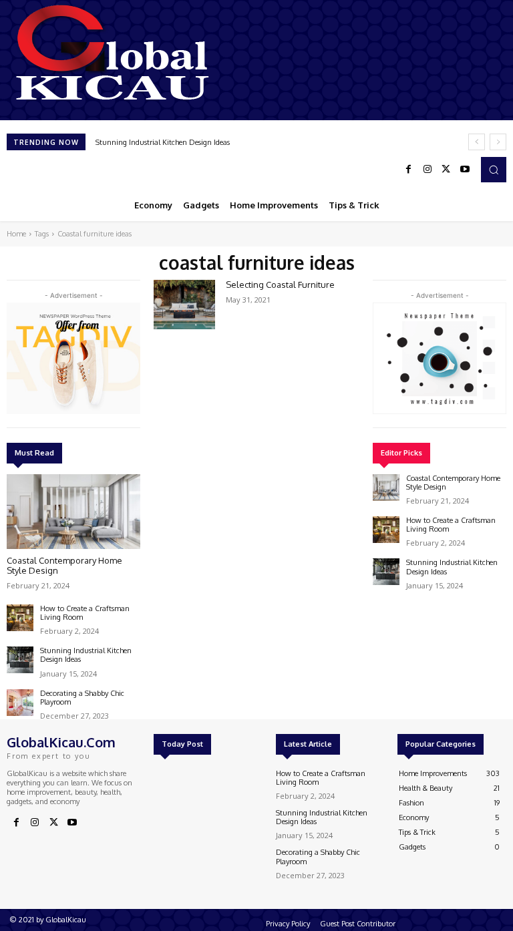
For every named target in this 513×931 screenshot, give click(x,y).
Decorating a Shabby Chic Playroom (82, 698)
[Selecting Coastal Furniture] (184, 304)
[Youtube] (465, 169)
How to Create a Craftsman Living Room (85, 613)
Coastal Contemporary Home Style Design (64, 565)
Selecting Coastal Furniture (280, 284)
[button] (493, 169)
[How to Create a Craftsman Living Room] (20, 617)
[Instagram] (427, 169)
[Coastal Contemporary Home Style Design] (73, 511)
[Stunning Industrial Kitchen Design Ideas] (20, 659)
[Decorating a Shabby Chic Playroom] (20, 702)
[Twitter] (446, 169)
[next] (498, 142)
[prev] (476, 142)
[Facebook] (408, 169)
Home (16, 233)
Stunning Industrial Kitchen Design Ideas (163, 142)
